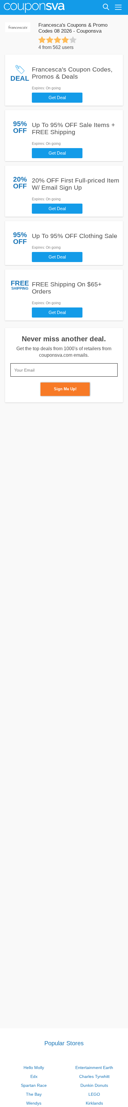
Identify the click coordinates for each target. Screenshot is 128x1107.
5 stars (73, 39)
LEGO (94, 1094)
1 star (42, 39)
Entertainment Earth (94, 1067)
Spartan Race (34, 1085)
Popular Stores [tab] (64, 1043)
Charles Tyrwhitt (94, 1076)
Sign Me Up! (65, 389)
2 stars (49, 39)
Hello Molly (34, 1067)
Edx (34, 1076)
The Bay (34, 1094)
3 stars (57, 39)
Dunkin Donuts (94, 1085)
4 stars (65, 39)
